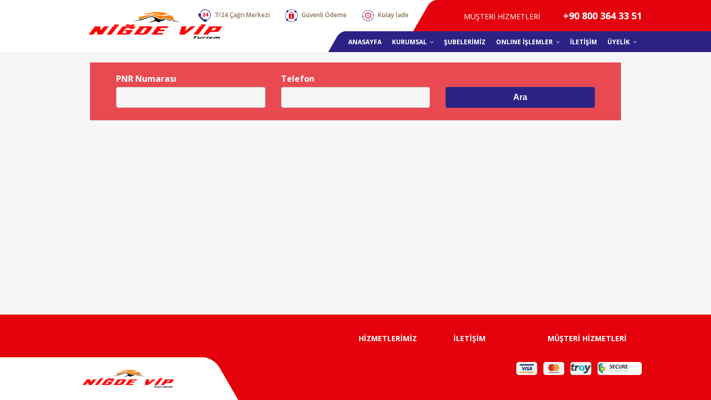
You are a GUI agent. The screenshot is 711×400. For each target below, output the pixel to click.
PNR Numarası (146, 78)
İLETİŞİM (469, 338)
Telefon (297, 78)
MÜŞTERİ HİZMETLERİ (587, 338)
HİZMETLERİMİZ (388, 338)
